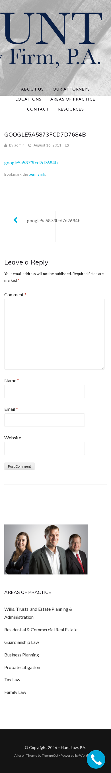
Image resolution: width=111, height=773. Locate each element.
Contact (38, 109)
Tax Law (12, 679)
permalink (37, 174)
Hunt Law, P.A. (73, 747)
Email (11, 409)
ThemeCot (50, 755)
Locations (29, 99)
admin (19, 145)
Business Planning (21, 654)
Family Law (15, 692)
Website (12, 437)
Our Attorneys (71, 89)
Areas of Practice (72, 99)
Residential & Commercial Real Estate (40, 629)
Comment (15, 294)
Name (11, 380)
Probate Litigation (22, 667)
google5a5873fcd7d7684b (31, 162)
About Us (32, 89)
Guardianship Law (21, 642)
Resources (71, 109)
